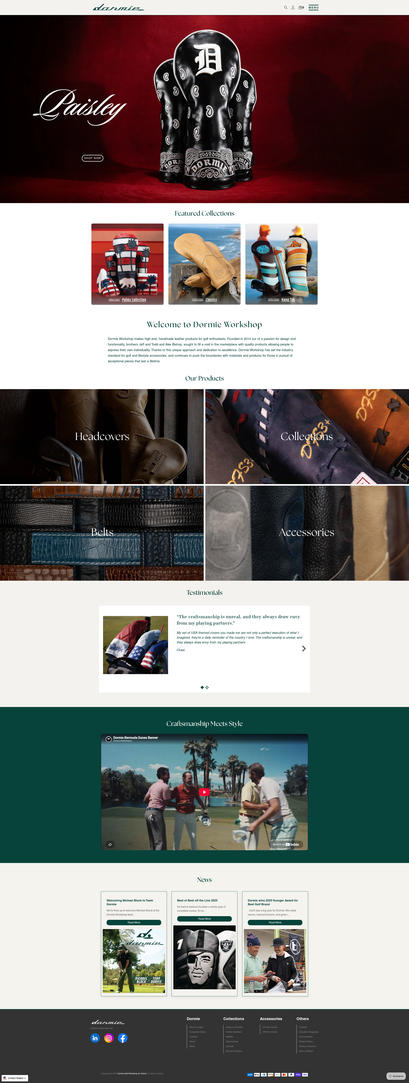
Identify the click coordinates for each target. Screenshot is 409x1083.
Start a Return (306, 1051)
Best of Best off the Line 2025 (197, 900)
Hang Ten (281, 299)
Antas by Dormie (234, 1027)
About (192, 1041)
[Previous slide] (105, 648)
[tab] (202, 687)
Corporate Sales (197, 1032)
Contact (193, 1036)
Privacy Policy (306, 1041)
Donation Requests (308, 1032)
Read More (134, 922)
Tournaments (305, 1036)
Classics (204, 299)
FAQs (192, 1046)
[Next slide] (303, 648)
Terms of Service (307, 1046)
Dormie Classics (234, 1051)
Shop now (92, 158)
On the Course (269, 1027)
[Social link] (95, 1038)
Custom (303, 1027)
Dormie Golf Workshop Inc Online (132, 1073)
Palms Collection (127, 299)
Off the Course (269, 1032)
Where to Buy (196, 1027)
